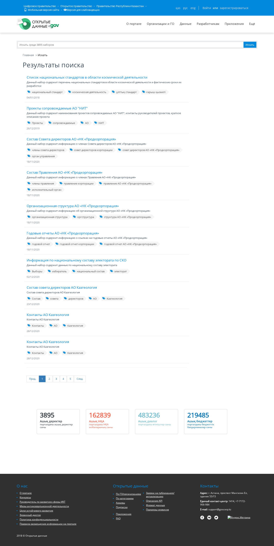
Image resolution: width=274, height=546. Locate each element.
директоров (75, 298)
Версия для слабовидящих (83, 10)
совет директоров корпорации (93, 150)
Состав (36, 298)
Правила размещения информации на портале (48, 524)
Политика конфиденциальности (39, 519)
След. (80, 379)
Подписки (122, 507)
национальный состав (91, 271)
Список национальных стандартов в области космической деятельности (87, 77)
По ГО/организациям (128, 494)
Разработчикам (208, 24)
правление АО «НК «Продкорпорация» (127, 183)
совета (54, 298)
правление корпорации (78, 183)
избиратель (59, 271)
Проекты (37, 123)
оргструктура (85, 217)
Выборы (37, 271)
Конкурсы (25, 497)
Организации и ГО (160, 24)
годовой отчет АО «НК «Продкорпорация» (130, 244)
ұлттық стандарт (126, 92)
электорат (120, 271)
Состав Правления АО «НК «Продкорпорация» (64, 172)
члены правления (43, 183)
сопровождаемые (64, 123)
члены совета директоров (48, 150)
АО (87, 123)
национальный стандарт (47, 92)
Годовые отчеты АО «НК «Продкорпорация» (63, 233)
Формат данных (155, 505)
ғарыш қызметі (155, 92)
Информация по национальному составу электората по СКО (76, 260)
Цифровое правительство (40, 6)
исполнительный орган (46, 189)
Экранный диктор (30, 515)
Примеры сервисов (157, 509)
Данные (185, 24)
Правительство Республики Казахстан (120, 6)
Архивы (120, 502)
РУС (185, 8)
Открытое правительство (76, 6)
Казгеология (114, 298)
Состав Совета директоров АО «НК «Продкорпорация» (71, 139)
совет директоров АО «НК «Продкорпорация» (151, 150)
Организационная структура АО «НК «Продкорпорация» (73, 206)
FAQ (118, 518)
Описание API (154, 500)
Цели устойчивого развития (36, 510)
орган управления (43, 156)
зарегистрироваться (234, 8)
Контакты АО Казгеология (48, 314)
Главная (28, 55)
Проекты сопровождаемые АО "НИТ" (57, 108)
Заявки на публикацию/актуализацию (160, 494)
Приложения (234, 24)
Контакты (38, 325)
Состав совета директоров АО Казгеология (62, 287)
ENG (193, 8)
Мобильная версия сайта (43, 10)
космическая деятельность (89, 92)
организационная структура (49, 217)
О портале (133, 24)
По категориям (125, 498)
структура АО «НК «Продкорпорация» (127, 217)
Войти (207, 8)
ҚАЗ (178, 8)
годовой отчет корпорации (77, 244)
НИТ (101, 123)
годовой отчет (41, 244)
